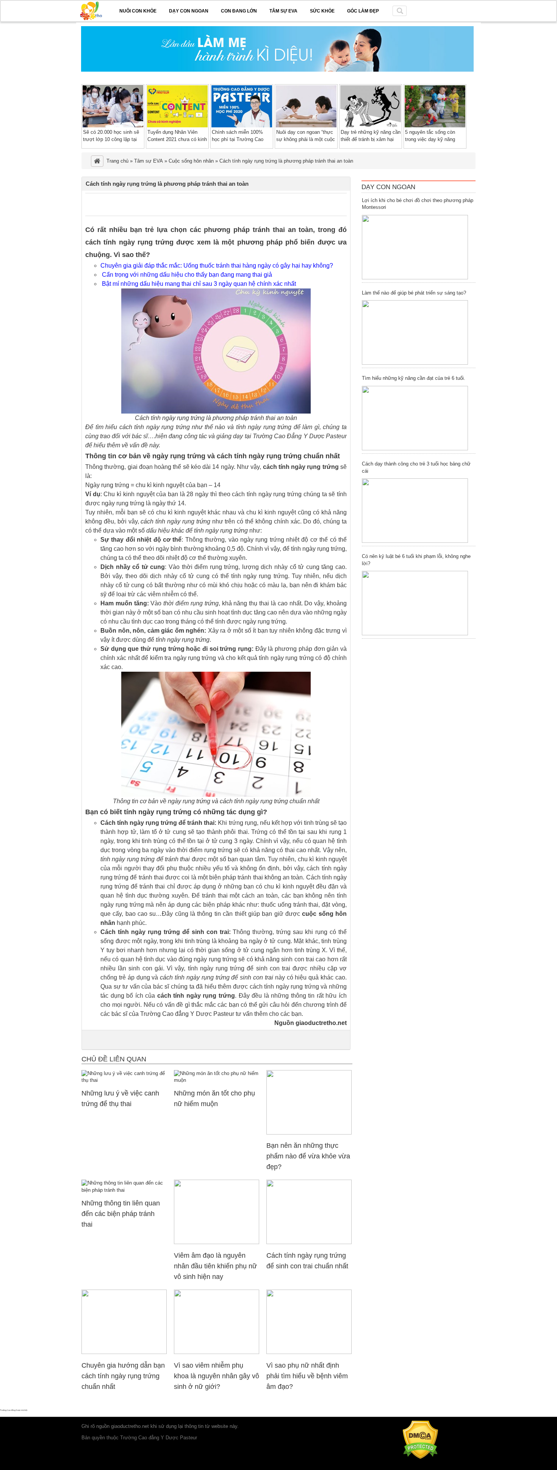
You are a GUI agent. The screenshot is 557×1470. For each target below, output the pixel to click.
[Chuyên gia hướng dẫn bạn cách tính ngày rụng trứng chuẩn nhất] (124, 1352)
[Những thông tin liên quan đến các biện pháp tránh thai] (124, 1190)
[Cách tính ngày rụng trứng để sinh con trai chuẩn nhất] (309, 1242)
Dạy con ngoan (188, 11)
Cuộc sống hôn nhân (191, 161)
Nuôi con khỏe (137, 11)
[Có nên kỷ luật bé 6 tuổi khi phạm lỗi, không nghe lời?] (415, 603)
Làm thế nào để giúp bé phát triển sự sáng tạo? (414, 293)
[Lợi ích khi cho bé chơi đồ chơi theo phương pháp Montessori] (415, 247)
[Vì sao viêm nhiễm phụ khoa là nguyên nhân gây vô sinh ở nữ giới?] (216, 1352)
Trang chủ (117, 161)
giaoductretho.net (130, 1426)
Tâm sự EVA (283, 11)
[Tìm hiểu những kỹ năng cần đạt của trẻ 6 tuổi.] (415, 418)
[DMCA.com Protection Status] (420, 1457)
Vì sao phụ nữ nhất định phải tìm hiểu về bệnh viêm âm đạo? (307, 1376)
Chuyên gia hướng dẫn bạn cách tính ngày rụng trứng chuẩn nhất (123, 1376)
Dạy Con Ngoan (388, 187)
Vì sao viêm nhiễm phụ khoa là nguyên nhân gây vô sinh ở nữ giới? (216, 1376)
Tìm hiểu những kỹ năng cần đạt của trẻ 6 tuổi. (413, 378)
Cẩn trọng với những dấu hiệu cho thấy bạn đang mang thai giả (187, 274)
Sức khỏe (322, 11)
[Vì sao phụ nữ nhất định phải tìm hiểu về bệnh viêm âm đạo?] (309, 1352)
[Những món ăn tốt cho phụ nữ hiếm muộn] (216, 1080)
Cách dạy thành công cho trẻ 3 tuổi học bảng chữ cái (416, 467)
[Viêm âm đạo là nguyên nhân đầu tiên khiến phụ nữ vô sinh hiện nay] (216, 1242)
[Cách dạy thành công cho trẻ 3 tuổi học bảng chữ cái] (415, 510)
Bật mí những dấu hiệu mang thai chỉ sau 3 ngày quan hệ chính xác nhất (199, 284)
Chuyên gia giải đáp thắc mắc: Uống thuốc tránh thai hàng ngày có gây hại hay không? (216, 265)
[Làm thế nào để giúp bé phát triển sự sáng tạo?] (415, 332)
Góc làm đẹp (363, 11)
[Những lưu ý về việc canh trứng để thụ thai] (124, 1080)
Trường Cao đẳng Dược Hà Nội (13, 1410)
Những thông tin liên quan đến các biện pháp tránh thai (120, 1213)
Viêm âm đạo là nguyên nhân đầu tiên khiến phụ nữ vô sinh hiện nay (215, 1266)
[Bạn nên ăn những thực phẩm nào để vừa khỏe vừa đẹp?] (309, 1133)
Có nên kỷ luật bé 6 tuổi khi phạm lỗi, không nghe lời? (416, 559)
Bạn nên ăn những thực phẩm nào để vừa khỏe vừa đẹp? (308, 1156)
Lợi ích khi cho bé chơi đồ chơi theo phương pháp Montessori (417, 203)
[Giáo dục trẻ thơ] (96, 9)
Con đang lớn (239, 11)
